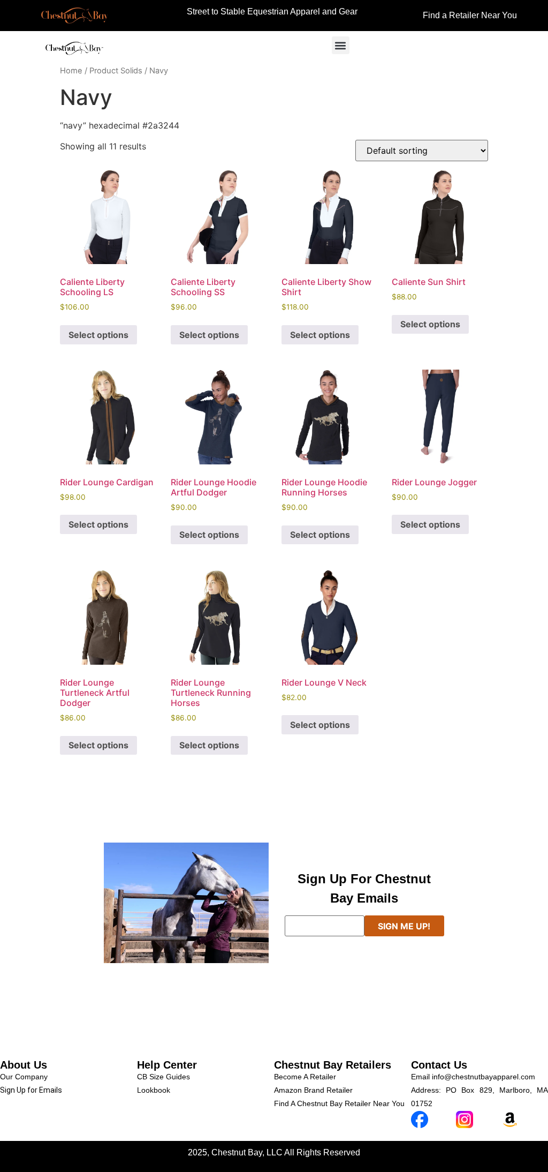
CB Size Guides (163, 1076)
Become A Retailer (305, 1076)
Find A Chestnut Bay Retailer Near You (339, 1103)
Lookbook (153, 1090)
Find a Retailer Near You (470, 15)
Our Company (24, 1076)
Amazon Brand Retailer (313, 1090)
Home (71, 71)
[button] (340, 45)
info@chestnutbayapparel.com (483, 1076)
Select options (98, 334)
